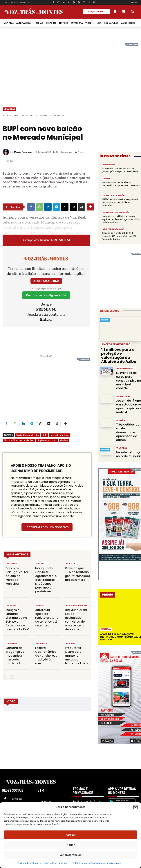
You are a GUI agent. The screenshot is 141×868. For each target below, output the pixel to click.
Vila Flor (70, 564)
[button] (135, 807)
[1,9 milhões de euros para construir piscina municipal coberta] (106, 371)
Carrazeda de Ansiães (114, 195)
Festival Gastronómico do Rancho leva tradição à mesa (46, 655)
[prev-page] (6, 676)
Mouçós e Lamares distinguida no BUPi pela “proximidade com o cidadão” (17, 619)
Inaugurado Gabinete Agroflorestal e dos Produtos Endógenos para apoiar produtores (46, 579)
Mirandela (41, 643)
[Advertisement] (70, 69)
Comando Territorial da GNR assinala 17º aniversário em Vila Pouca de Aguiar (119, 235)
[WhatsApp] (89, 3)
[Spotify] (74, 3)
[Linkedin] (64, 3)
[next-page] (12, 676)
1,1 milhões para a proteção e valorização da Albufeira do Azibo (118, 355)
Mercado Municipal (60, 435)
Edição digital (96, 11)
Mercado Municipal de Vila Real (19, 440)
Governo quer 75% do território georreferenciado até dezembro (77, 574)
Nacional (106, 629)
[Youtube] (94, 3)
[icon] (123, 11)
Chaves (106, 179)
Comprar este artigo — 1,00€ (46, 295)
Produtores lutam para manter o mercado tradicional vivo (76, 655)
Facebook (16, 799)
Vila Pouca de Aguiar (76, 605)
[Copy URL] (64, 207)
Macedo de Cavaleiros (116, 344)
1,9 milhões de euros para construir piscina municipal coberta (128, 380)
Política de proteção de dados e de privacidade (42, 863)
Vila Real (9, 109)
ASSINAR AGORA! (46, 281)
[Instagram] (58, 3)
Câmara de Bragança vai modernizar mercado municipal (15, 655)
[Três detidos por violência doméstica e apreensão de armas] (106, 423)
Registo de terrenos (47, 440)
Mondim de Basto (125, 368)
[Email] (73, 207)
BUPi (44, 435)
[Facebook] (53, 3)
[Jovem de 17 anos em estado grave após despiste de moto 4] (106, 399)
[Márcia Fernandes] (6, 152)
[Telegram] (79, 3)
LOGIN (134, 2)
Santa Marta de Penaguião (116, 212)
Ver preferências (70, 855)
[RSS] (69, 3)
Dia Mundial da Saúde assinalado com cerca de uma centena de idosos (76, 619)
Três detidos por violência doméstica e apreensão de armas (121, 185)
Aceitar (70, 834)
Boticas (40, 605)
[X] (84, 3)
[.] (115, 11)
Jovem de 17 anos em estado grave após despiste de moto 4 (120, 170)
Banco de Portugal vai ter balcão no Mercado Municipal (17, 576)
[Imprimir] (81, 207)
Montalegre (109, 165)
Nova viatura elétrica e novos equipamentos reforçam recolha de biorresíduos (120, 219)
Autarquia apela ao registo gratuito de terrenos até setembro (46, 617)
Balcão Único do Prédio (27, 435)
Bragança (12, 564)
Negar (70, 844)
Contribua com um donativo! (47, 527)
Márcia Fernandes (23, 151)
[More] (90, 207)
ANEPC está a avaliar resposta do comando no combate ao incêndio (120, 202)
